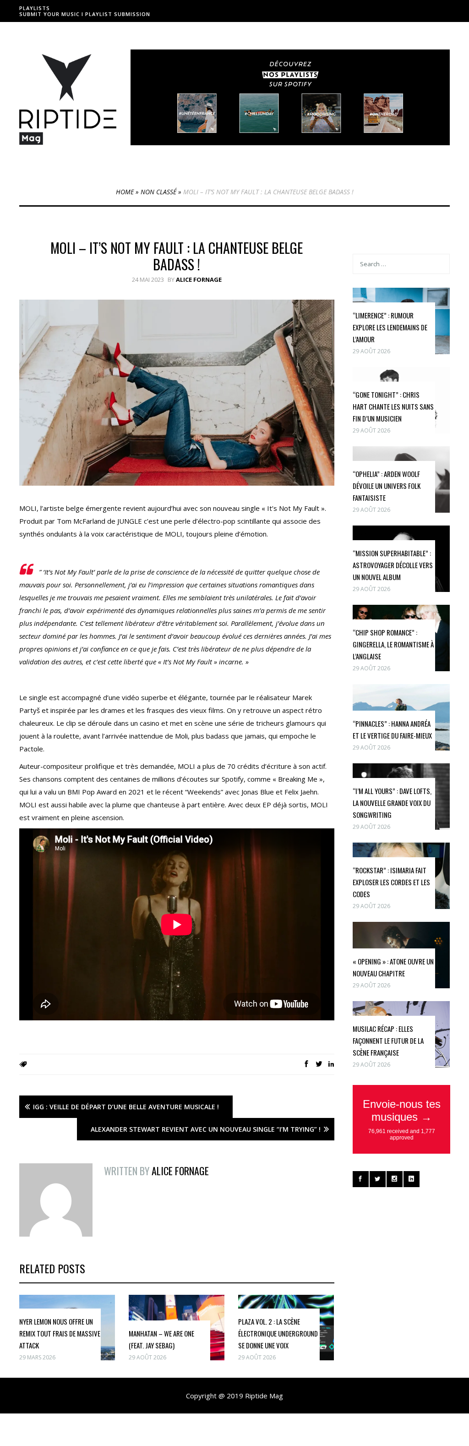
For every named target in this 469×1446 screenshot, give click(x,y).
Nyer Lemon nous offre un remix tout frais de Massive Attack (59, 1333)
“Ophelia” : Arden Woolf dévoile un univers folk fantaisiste (386, 486)
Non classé (158, 191)
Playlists (34, 8)
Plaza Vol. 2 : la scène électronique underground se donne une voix (278, 1333)
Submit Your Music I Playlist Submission (84, 14)
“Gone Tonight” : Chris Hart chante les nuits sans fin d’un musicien (393, 406)
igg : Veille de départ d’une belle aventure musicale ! (126, 1106)
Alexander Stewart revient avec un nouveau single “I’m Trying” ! (206, 1129)
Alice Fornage (199, 279)
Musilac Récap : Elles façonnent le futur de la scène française (388, 1040)
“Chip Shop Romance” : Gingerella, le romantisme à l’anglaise (393, 644)
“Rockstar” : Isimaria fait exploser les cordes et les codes (391, 882)
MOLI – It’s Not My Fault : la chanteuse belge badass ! (176, 255)
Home (125, 191)
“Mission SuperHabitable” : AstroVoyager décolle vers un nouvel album (393, 565)
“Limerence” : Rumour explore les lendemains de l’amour (390, 327)
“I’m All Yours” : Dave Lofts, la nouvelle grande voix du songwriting (392, 803)
